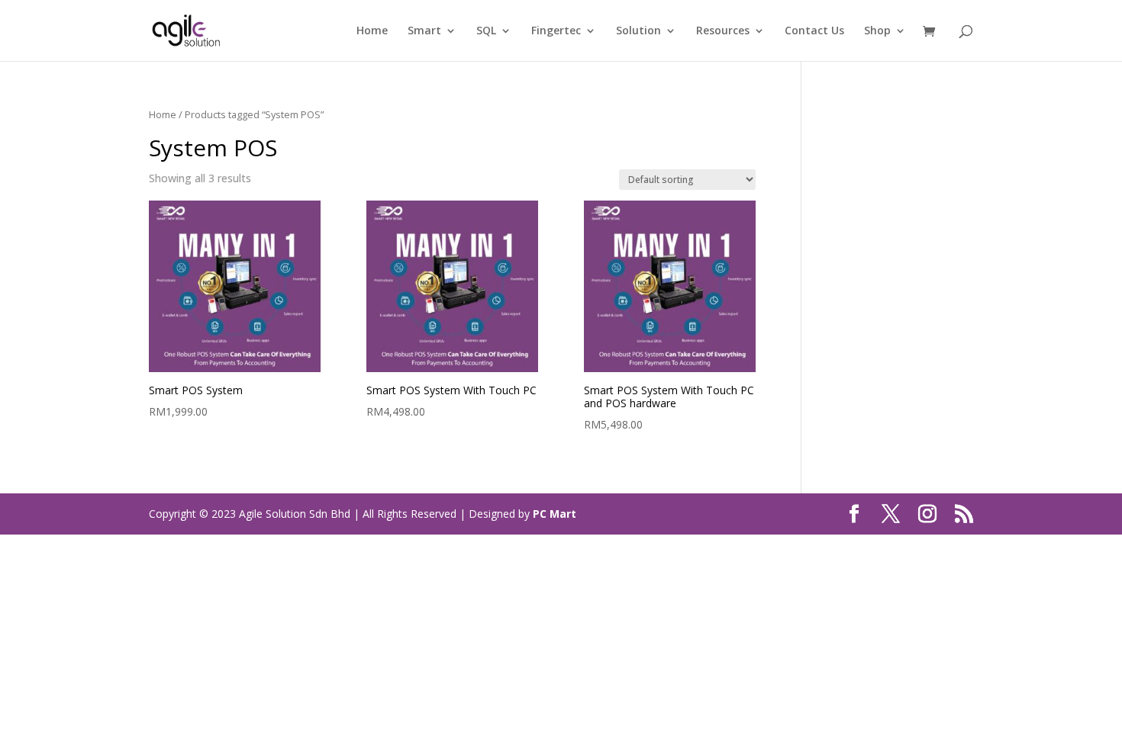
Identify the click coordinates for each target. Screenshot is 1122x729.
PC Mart (554, 513)
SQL (486, 31)
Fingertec (556, 31)
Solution (638, 31)
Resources (723, 31)
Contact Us (814, 31)
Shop (877, 31)
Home (372, 31)
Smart (424, 31)
